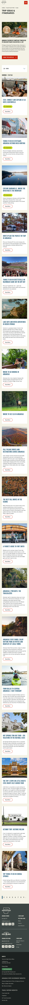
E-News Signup (21, 916)
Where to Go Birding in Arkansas (11, 373)
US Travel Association (6, 998)
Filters (7, 68)
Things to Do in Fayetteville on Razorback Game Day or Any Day (14, 281)
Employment (18, 944)
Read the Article (8, 57)
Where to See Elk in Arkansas (13, 414)
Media (19, 921)
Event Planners (21, 925)
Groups (17, 947)
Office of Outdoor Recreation (7, 983)
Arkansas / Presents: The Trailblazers (12, 592)
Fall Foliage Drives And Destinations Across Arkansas (14, 450)
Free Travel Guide (21, 918)
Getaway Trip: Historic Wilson (13, 829)
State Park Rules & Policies (20, 941)
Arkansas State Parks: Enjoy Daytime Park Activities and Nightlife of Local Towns (13, 641)
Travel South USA (5, 993)
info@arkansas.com (6, 921)
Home (3, 7)
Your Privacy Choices (7, 969)
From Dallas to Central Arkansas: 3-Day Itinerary (12, 690)
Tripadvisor (4, 995)
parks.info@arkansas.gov (7, 943)
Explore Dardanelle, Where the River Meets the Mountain (14, 189)
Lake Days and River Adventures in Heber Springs (14, 323)
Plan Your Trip (10, 7)
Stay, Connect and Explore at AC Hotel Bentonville (14, 101)
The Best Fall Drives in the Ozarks (12, 500)
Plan (17, 7)
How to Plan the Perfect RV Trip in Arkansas (14, 237)
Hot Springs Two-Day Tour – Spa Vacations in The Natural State (14, 736)
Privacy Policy (5, 966)
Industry (20, 923)
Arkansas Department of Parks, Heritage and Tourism (13, 981)
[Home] (3, 2)
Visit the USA (4, 1000)
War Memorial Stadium (6, 986)
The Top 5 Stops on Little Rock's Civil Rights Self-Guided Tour (14, 782)
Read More (9, 112)
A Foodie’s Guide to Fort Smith (13, 546)
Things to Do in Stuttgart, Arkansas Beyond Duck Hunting (14, 142)
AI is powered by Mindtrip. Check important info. (12, 974)
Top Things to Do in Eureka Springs (12, 875)
